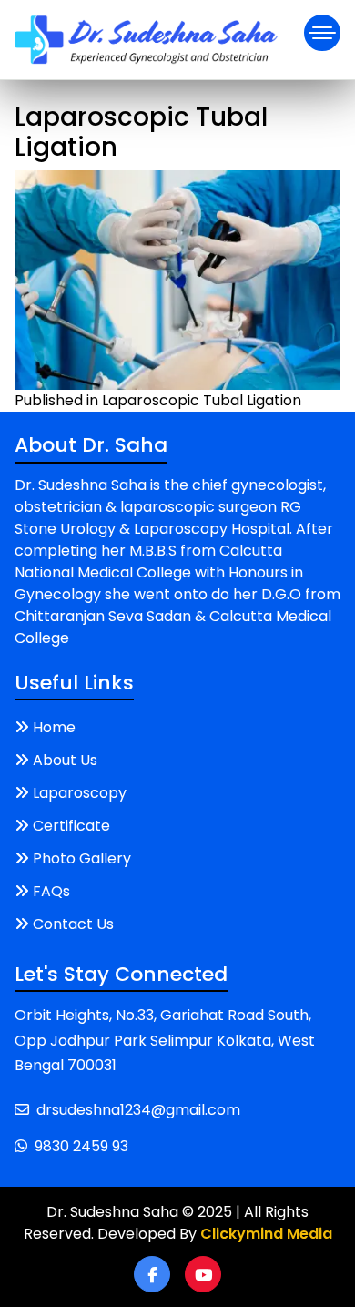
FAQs (51, 891)
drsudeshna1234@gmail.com (138, 1109)
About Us (65, 760)
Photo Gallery (82, 858)
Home (54, 727)
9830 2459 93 (81, 1146)
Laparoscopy (80, 792)
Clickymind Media (266, 1233)
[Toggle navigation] (322, 33)
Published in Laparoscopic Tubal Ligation (158, 400)
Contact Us (73, 924)
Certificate (71, 825)
